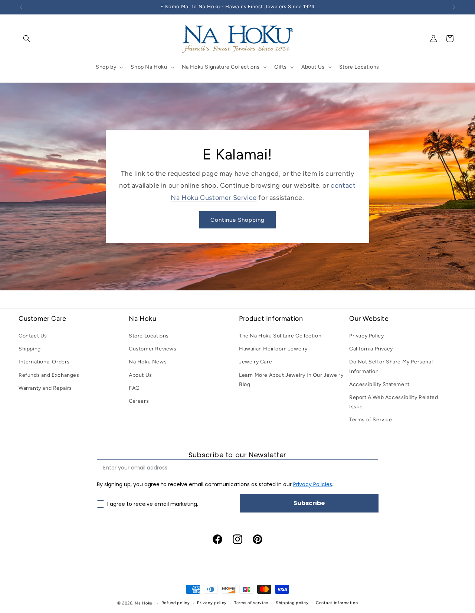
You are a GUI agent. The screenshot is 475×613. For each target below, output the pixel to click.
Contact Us (33, 336)
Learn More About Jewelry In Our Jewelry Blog (291, 380)
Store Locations (149, 336)
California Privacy (371, 349)
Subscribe (309, 503)
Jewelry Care (255, 362)
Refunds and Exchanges (49, 375)
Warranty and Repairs (45, 388)
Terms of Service (370, 420)
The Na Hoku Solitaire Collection (280, 336)
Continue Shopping (237, 220)
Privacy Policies (312, 484)
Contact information (337, 602)
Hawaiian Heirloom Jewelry (273, 349)
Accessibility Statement (379, 384)
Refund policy (175, 602)
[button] (27, 38)
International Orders (44, 362)
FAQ (134, 388)
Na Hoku (144, 603)
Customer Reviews (153, 349)
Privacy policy (212, 602)
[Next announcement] (454, 7)
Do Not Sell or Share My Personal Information (391, 367)
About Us (140, 375)
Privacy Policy (366, 336)
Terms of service (251, 602)
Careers (139, 401)
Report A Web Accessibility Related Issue (393, 402)
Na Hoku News (148, 362)
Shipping (30, 349)
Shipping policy (292, 602)
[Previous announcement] (21, 7)
